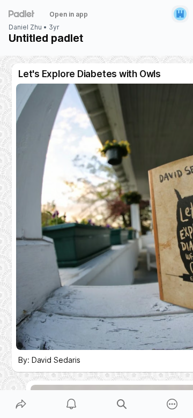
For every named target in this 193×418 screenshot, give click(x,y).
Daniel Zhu (25, 27)
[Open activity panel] (71, 404)
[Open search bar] (121, 404)
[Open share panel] (21, 404)
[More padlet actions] (172, 404)
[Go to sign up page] (180, 14)
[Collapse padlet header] (16, 38)
